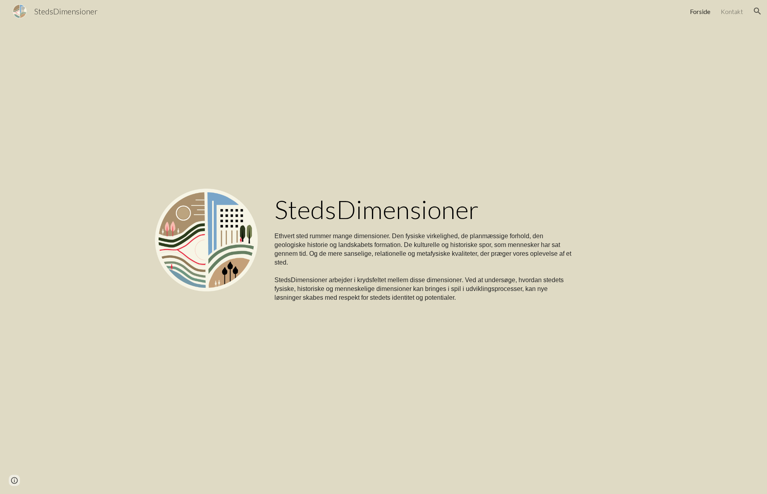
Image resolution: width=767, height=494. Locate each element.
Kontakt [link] (732, 11)
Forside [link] (700, 11)
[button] (757, 11)
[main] (423, 247)
